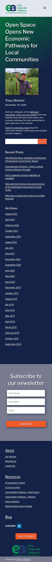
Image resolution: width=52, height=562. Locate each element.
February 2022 (12, 225)
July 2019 (9, 304)
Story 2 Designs (24, 559)
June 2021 (10, 253)
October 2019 (11, 293)
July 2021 (9, 247)
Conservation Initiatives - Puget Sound (22, 492)
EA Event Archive (12, 487)
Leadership (10, 466)
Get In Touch (26, 536)
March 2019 (11, 327)
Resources (12, 477)
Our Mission (10, 456)
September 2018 (13, 344)
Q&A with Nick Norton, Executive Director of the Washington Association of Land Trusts (25, 186)
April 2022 (10, 219)
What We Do (10, 461)
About (9, 450)
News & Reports (12, 501)
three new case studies (26, 114)
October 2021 (11, 230)
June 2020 (10, 270)
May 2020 (10, 276)
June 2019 (10, 310)
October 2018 (11, 338)
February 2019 (12, 332)
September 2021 (13, 236)
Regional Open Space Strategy (18, 506)
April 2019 (10, 321)
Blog (8, 517)
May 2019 (10, 315)
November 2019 (13, 287)
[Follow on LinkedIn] (19, 526)
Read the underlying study (17, 128)
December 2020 (12, 259)
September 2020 (13, 264)
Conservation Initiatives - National (20, 496)
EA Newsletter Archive (15, 482)
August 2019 (11, 298)
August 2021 (11, 242)
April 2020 (10, 281)
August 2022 (11, 213)
